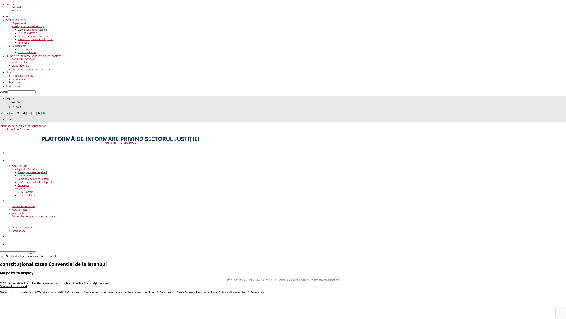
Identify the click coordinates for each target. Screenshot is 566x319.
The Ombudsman (27, 33)
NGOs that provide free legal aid (35, 39)
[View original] (2, 113)
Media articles (19, 62)
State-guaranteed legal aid (32, 29)
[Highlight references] (18, 113)
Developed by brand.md (13, 286)
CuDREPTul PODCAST (23, 59)
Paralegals (23, 42)
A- (7, 113)
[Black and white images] (23, 113)
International (19, 79)
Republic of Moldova (23, 75)
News (9, 72)
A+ (12, 113)
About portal (13, 86)
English (10, 4)
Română (16, 7)
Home (3, 256)
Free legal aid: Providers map (28, 26)
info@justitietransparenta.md (322, 279)
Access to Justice (16, 20)
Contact (10, 119)
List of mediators (27, 52)
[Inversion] (28, 113)
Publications (13, 82)
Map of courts (19, 23)
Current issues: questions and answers (33, 69)
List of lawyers (25, 49)
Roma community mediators (34, 36)
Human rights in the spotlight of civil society (33, 56)
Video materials (20, 65)
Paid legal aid (19, 46)
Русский (16, 10)
